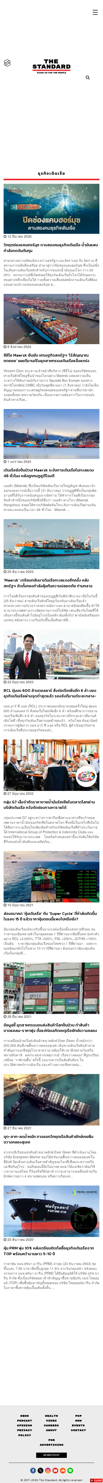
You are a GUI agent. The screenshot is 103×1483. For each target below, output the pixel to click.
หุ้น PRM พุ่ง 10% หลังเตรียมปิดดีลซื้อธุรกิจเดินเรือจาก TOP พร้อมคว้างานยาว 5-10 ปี (49, 1250)
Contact (78, 1430)
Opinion (24, 1425)
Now (78, 1420)
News (24, 1416)
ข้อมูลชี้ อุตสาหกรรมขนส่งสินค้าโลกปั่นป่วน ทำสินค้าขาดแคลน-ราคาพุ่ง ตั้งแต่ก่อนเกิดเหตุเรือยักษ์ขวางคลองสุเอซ (50, 1027)
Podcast (24, 1420)
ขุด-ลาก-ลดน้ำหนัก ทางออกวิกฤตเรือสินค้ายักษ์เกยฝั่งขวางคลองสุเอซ (48, 1139)
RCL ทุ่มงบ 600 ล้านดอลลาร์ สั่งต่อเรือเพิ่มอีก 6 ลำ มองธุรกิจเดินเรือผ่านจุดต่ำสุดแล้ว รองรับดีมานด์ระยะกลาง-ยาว (50, 693)
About (51, 1430)
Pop (78, 1416)
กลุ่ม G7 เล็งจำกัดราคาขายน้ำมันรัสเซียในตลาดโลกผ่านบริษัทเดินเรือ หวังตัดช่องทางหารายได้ (49, 804)
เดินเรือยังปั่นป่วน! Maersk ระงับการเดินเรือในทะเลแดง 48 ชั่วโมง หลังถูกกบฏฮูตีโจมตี (49, 472)
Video (51, 1420)
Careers (51, 1425)
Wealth (51, 1416)
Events (78, 1425)
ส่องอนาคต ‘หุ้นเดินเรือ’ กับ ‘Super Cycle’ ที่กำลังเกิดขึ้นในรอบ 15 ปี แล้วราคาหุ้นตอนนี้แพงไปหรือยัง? (50, 916)
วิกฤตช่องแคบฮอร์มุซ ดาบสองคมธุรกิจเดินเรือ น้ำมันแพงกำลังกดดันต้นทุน (51, 247)
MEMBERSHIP (51, 1455)
